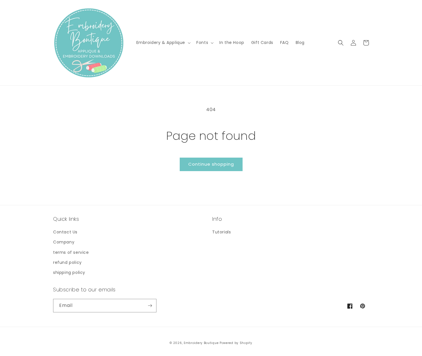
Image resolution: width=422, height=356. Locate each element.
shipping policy (69, 272)
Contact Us (65, 232)
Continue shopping (211, 164)
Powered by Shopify (236, 343)
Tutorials (221, 232)
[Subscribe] (150, 305)
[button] (163, 42)
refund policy (67, 262)
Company (63, 242)
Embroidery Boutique (201, 343)
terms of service (71, 252)
